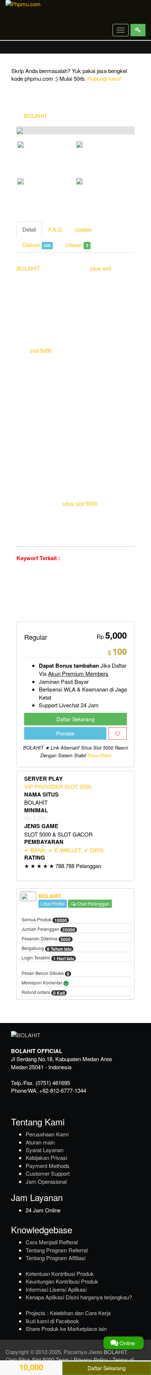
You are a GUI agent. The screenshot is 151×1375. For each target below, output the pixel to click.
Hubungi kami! (104, 78)
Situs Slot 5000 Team (43, 1359)
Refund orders (43, 992)
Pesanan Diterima (46, 939)
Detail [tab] (29, 229)
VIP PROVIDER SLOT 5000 (57, 786)
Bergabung (46, 948)
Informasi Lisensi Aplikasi (56, 1289)
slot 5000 (41, 350)
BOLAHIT (35, 115)
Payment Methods (48, 1165)
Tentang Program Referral (57, 1250)
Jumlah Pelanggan (48, 929)
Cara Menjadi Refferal (52, 1242)
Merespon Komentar (44, 983)
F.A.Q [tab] (55, 229)
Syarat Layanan (44, 1150)
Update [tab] (83, 229)
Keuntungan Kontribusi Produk (62, 1281)
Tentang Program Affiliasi (55, 1258)
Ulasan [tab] (76, 244)
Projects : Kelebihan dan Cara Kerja (68, 1313)
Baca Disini (99, 755)
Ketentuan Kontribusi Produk (60, 1273)
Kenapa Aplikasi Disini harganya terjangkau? (79, 1297)
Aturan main (40, 1142)
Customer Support (48, 1173)
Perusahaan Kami (47, 1134)
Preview (65, 733)
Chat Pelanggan (93, 903)
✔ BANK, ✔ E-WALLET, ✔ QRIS (64, 850)
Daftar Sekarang (75, 719)
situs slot (100, 268)
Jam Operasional (46, 1181)
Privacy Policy (91, 1359)
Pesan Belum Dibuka (45, 973)
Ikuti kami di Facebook (52, 1321)
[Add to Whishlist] (117, 733)
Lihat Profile (53, 903)
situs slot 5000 (80, 503)
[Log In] (138, 30)
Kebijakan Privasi (46, 1157)
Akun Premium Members (78, 673)
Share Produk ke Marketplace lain (66, 1328)
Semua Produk (44, 920)
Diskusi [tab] (36, 244)
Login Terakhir (48, 958)
